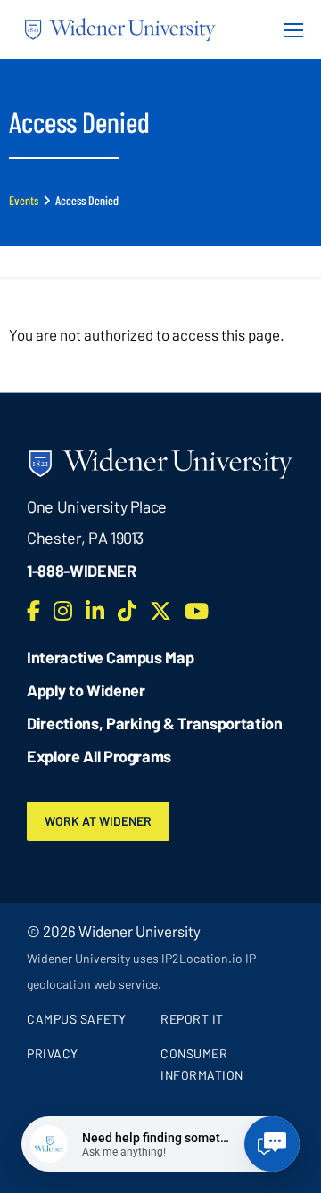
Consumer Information (201, 1064)
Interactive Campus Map (110, 657)
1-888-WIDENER (81, 570)
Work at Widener (98, 820)
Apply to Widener (86, 690)
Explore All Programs (99, 756)
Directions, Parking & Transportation (155, 723)
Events (23, 200)
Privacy (52, 1053)
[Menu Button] (288, 29)
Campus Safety (77, 1018)
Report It (192, 1018)
